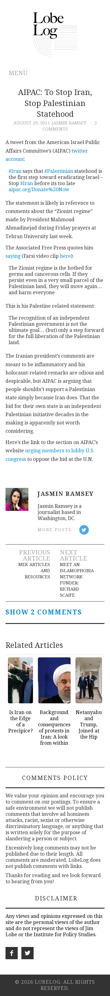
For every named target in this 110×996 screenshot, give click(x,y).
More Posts (55, 529)
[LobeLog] (55, 34)
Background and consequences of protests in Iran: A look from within (54, 727)
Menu (18, 73)
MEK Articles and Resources (34, 570)
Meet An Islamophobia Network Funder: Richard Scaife (77, 580)
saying (13, 256)
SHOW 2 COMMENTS (44, 612)
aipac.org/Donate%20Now (39, 189)
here (65, 256)
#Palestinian (58, 171)
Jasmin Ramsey (69, 122)
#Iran (15, 171)
